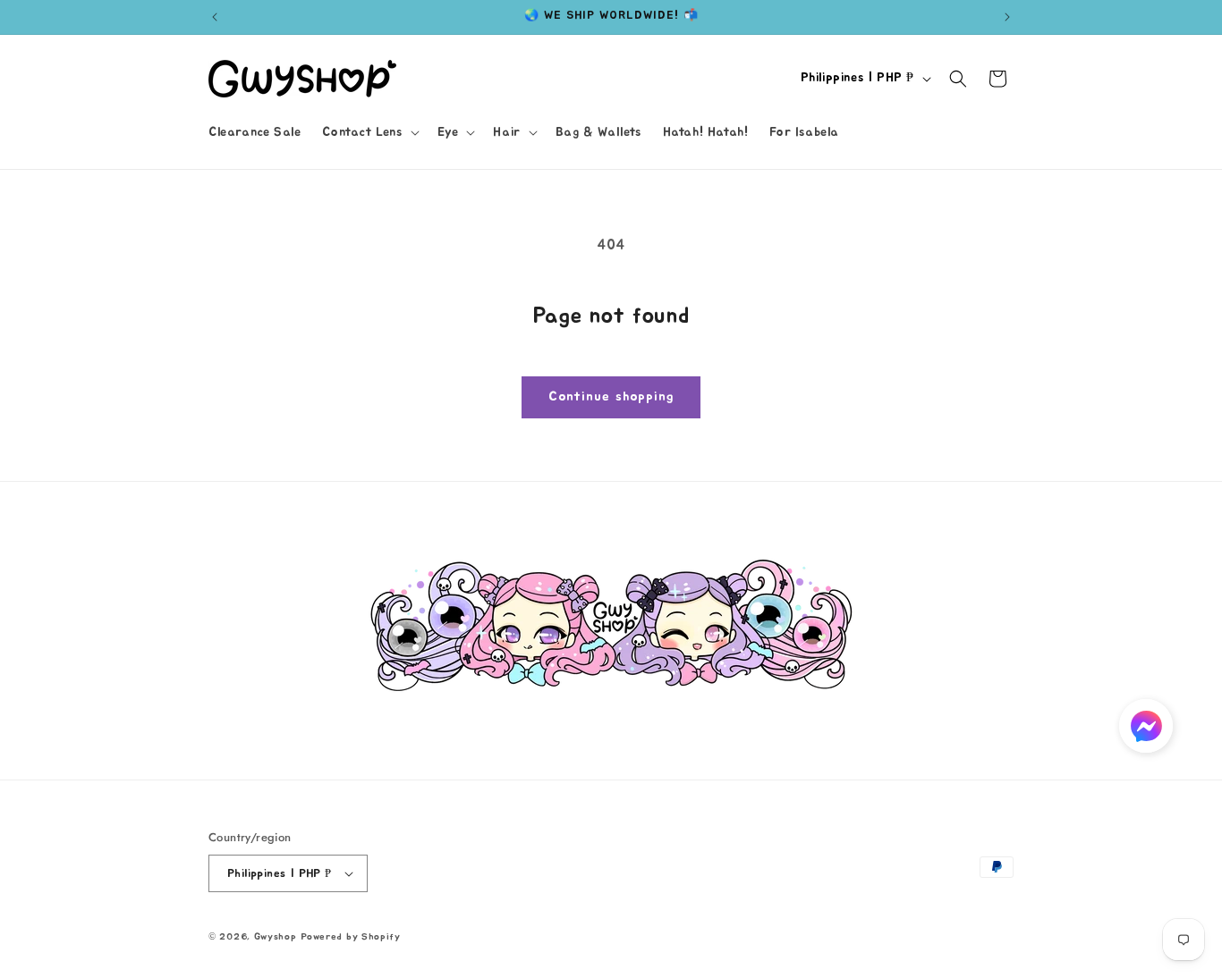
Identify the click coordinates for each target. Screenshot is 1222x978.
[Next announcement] (1007, 17)
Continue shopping (611, 396)
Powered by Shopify (351, 936)
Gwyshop (275, 936)
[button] (368, 132)
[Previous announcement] (214, 17)
